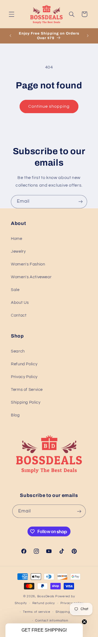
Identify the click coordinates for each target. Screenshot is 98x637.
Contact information (51, 620)
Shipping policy (68, 611)
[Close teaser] (84, 621)
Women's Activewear (31, 277)
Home (16, 239)
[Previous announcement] (10, 36)
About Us (20, 303)
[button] (11, 14)
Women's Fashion (28, 264)
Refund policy (43, 603)
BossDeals (46, 596)
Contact (18, 315)
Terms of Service (27, 390)
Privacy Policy (24, 377)
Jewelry (18, 251)
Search (18, 351)
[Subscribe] (80, 201)
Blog (15, 415)
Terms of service (36, 611)
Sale (15, 290)
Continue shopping (49, 106)
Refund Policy (24, 364)
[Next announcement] (88, 36)
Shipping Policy (25, 402)
